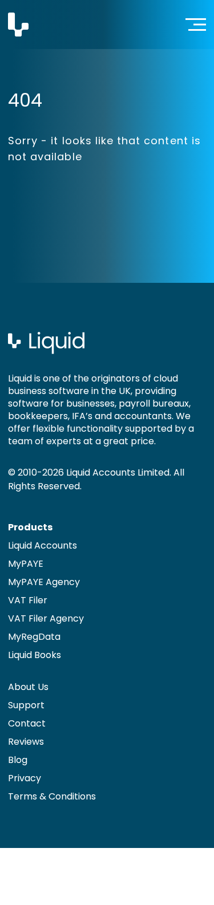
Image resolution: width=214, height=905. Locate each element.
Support (26, 705)
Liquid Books (34, 654)
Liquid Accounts (42, 545)
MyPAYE (25, 563)
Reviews (26, 741)
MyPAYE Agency (44, 582)
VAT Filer (27, 600)
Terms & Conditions (52, 796)
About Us (28, 686)
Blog (17, 759)
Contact (27, 723)
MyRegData (34, 636)
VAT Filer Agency (46, 618)
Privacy (24, 778)
